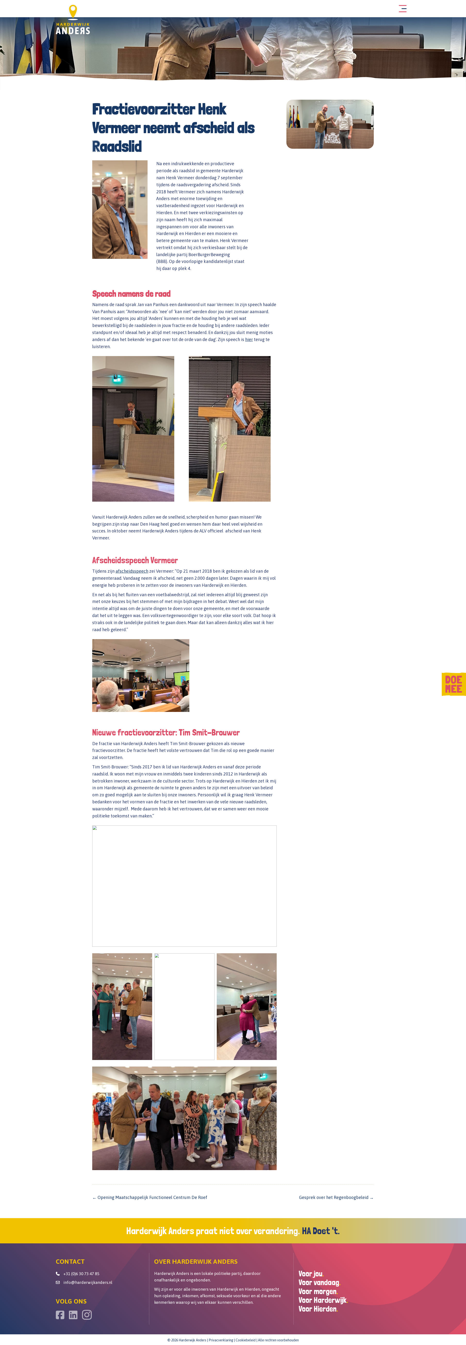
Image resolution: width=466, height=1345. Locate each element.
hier (249, 339)
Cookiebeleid (246, 1340)
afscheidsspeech (132, 571)
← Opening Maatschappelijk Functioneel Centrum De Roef (150, 1197)
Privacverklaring (221, 1340)
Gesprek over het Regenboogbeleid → (336, 1197)
